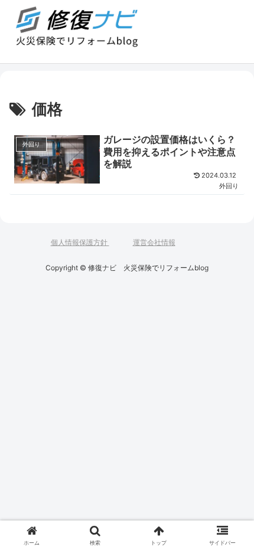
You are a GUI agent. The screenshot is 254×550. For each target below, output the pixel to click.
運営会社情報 (154, 242)
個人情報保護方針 (80, 242)
